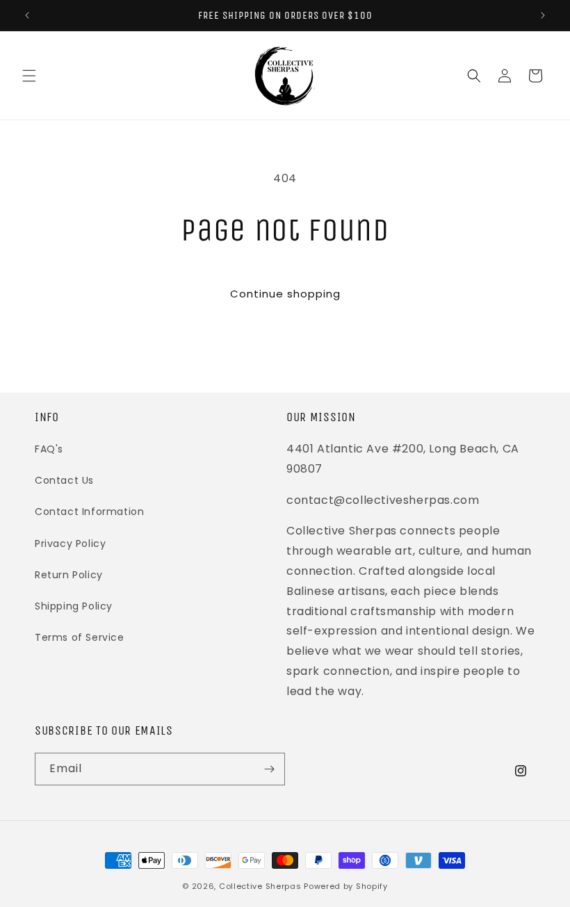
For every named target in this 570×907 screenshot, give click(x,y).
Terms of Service (79, 637)
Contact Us (64, 480)
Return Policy (69, 575)
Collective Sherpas (260, 886)
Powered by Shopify (346, 886)
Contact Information (89, 511)
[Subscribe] (269, 769)
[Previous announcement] (27, 15)
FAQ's (49, 449)
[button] (29, 75)
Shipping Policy (74, 606)
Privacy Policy (70, 543)
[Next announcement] (543, 15)
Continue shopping (285, 293)
